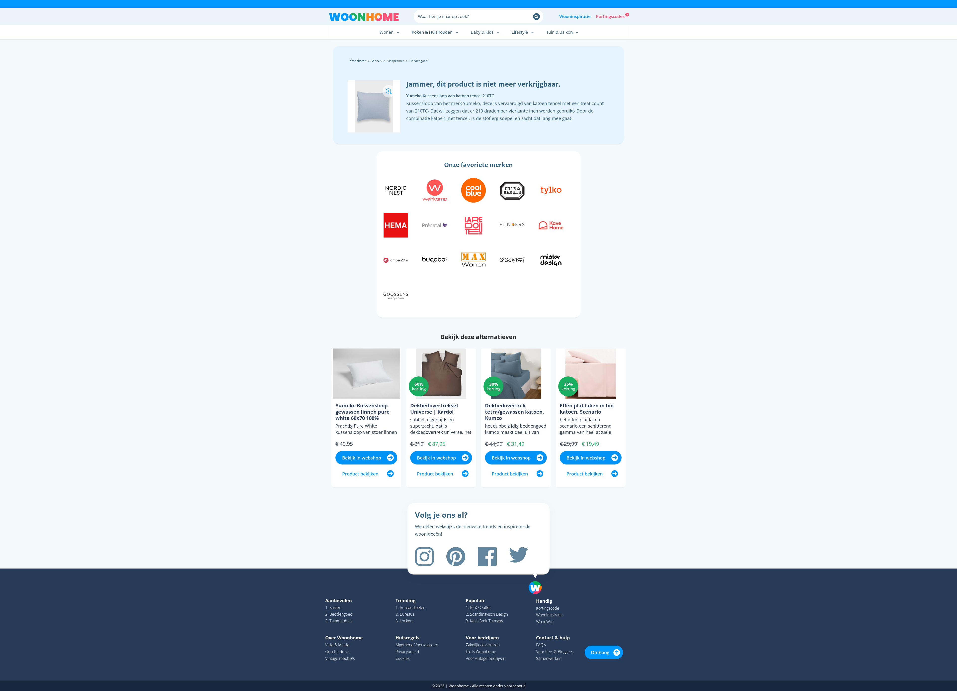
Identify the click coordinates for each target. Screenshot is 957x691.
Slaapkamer (395, 61)
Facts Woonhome (481, 651)
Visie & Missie (337, 645)
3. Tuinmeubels (338, 621)
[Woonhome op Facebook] (487, 556)
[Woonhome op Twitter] (518, 556)
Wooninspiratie (575, 16)
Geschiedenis (337, 651)
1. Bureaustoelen (410, 607)
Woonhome (358, 61)
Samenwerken (548, 658)
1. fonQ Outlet (478, 607)
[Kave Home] (551, 225)
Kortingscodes (610, 16)
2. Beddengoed (339, 614)
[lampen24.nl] (395, 259)
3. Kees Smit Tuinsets (484, 621)
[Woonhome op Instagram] (424, 556)
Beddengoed (418, 61)
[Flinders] (512, 225)
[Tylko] (551, 190)
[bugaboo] (434, 259)
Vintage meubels (340, 658)
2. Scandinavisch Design (487, 614)
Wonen (377, 61)
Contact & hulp (553, 638)
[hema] (395, 225)
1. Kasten (333, 607)
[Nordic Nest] (395, 190)
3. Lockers (404, 621)
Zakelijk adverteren (483, 645)
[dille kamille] (512, 190)
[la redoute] (473, 225)
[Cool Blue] (473, 190)
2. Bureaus (405, 614)
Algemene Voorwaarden (417, 645)
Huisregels (407, 638)
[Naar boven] (537, 579)
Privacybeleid (407, 651)
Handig (544, 601)
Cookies (402, 658)
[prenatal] (434, 225)
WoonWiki (545, 621)
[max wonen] (473, 259)
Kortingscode (547, 608)
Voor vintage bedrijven (485, 658)
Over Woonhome (344, 638)
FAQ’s (541, 645)
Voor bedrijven (482, 638)
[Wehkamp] (434, 190)
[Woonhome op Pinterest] (455, 556)
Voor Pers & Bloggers (554, 651)
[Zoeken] (536, 16)
